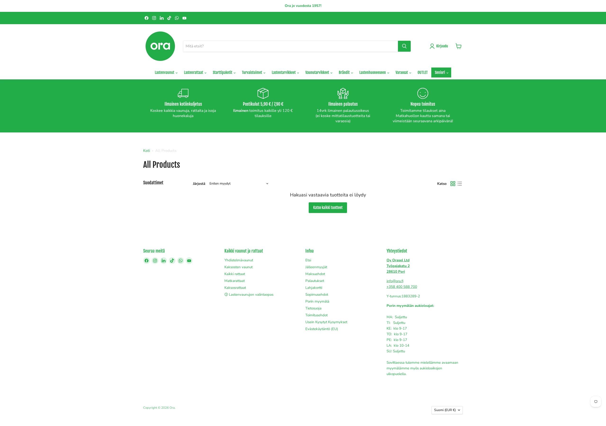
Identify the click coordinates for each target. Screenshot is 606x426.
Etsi (308, 260)
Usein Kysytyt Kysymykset (326, 322)
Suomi (445, 410)
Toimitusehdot (316, 315)
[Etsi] (404, 46)
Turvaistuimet (252, 72)
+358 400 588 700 (402, 286)
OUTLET (423, 72)
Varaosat (402, 72)
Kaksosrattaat (235, 287)
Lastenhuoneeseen (373, 72)
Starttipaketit (223, 72)
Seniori (440, 72)
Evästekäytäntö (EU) (321, 328)
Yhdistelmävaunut (238, 260)
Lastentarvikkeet (284, 72)
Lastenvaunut (165, 72)
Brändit (344, 72)
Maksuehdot (315, 274)
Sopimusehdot (316, 294)
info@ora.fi (395, 281)
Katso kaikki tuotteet (328, 207)
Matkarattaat (234, 280)
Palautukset (314, 280)
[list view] (459, 183)
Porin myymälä (317, 301)
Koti (146, 151)
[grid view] (453, 183)
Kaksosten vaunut (238, 267)
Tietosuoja (313, 308)
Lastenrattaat (194, 72)
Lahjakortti (313, 287)
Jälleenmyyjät (316, 267)
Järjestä (199, 184)
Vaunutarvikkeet (317, 72)
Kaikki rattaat (234, 274)
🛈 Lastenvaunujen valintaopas (248, 294)
